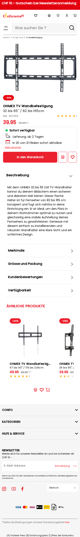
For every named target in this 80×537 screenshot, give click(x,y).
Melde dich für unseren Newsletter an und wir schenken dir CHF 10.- (38, 455)
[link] (65, 15)
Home (5, 38)
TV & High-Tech (17, 38)
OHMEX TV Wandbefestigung (32, 365)
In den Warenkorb (30, 157)
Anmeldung (62, 466)
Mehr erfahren (13, 147)
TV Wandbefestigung (34, 38)
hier (67, 522)
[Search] (72, 28)
